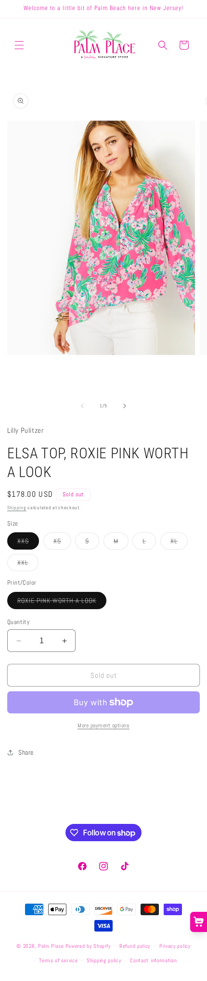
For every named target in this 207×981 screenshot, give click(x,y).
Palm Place (51, 945)
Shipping (16, 507)
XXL (28, 564)
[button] (19, 45)
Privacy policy (175, 946)
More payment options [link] (103, 725)
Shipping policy (104, 960)
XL (179, 543)
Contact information (153, 960)
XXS (28, 543)
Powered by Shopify (88, 945)
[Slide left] (82, 406)
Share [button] (26, 752)
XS (62, 543)
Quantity (18, 622)
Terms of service (58, 960)
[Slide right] (124, 406)
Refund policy (134, 946)
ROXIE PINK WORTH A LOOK (61, 602)
